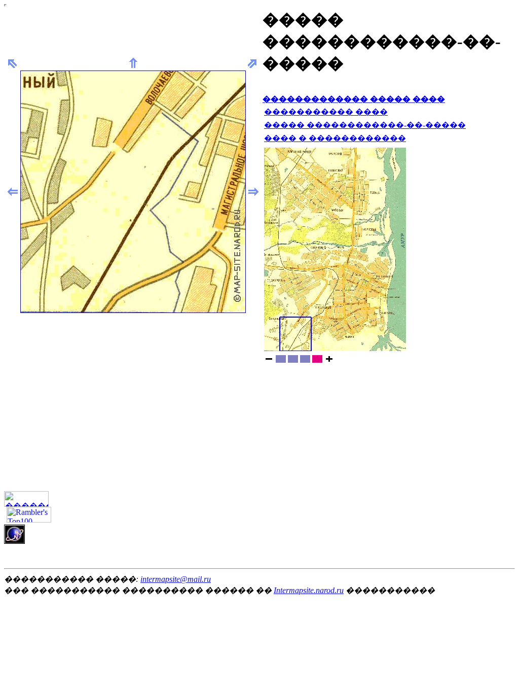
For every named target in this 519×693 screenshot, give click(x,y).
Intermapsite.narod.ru (309, 590)
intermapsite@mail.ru (175, 579)
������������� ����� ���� (354, 99)
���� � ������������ (335, 138)
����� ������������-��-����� (365, 125)
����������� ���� (326, 112)
